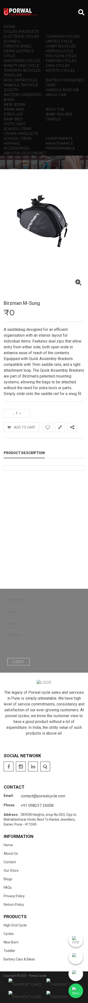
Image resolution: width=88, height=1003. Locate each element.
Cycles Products (21, 31)
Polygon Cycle (61, 56)
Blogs (8, 879)
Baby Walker (59, 114)
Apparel (12, 143)
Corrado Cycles (63, 36)
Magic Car (56, 95)
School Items (18, 129)
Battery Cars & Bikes (19, 959)
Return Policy (14, 904)
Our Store (11, 870)
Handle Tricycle (21, 85)
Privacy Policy (14, 896)
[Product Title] (78, 283)
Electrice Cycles (21, 36)
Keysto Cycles (60, 70)
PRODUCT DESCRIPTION (24, 453)
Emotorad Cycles (22, 61)
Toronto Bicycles (22, 70)
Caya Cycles (58, 65)
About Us (11, 853)
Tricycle (28, 80)
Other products (21, 134)
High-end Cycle (15, 925)
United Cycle (59, 41)
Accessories (16, 148)
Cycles (9, 934)
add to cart (24, 427)
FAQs (8, 887)
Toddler (13, 75)
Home (9, 27)
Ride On (12, 80)
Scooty (11, 90)
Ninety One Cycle (21, 65)
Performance (60, 148)
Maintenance (59, 143)
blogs (22, 153)
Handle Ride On (62, 90)
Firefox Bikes (18, 46)
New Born (14, 104)
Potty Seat (14, 124)
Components (59, 138)
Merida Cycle (60, 51)
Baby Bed (13, 119)
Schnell (12, 41)
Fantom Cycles (61, 61)
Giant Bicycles (61, 46)
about (10, 153)
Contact (10, 862)
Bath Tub (55, 109)
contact (37, 153)
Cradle (53, 119)
